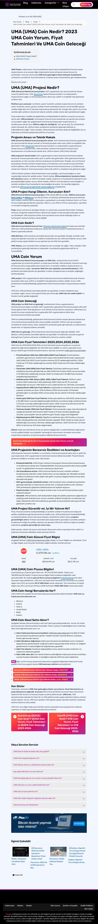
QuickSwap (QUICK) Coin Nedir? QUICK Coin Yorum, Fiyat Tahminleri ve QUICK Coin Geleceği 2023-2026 (31, 722)
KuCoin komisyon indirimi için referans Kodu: (40, 675)
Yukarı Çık (18, 875)
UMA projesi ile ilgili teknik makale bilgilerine (37, 187)
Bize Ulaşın (66, 4)
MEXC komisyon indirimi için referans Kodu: (41, 679)
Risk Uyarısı (55, 906)
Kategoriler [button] (51, 2)
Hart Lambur (16, 198)
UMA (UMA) (42, 549)
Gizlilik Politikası (87, 906)
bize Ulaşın (88, 909)
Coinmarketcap (67, 578)
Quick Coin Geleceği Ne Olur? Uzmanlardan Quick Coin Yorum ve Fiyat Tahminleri (43, 442)
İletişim (29, 906)
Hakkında (36, 2)
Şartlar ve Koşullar (70, 906)
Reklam (20, 906)
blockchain (38, 94)
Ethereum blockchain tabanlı (55, 226)
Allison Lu (29, 198)
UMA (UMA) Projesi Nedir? (26, 56)
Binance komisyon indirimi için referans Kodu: (41, 670)
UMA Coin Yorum (22, 59)
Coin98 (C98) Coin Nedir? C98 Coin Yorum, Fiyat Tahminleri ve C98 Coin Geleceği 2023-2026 (66, 723)
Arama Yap (86, 5)
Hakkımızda (9, 906)
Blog (25, 2)
